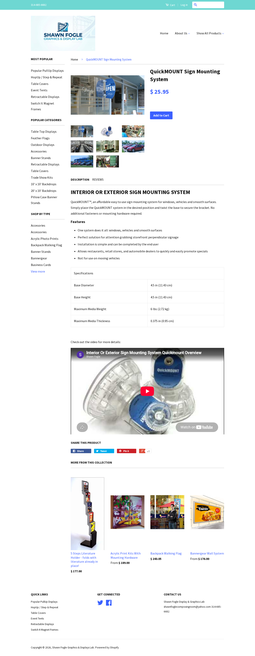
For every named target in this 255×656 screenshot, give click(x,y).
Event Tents (39, 90)
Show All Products (209, 33)
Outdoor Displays (42, 145)
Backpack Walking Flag (46, 245)
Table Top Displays (44, 131)
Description (80, 179)
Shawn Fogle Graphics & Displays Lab (73, 647)
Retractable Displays (45, 97)
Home (164, 33)
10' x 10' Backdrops (43, 184)
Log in (184, 5)
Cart (172, 5)
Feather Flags (40, 138)
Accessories (39, 151)
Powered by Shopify (107, 647)
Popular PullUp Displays (47, 71)
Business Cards (41, 265)
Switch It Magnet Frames (44, 629)
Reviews (98, 179)
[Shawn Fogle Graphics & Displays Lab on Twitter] (100, 604)
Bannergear (39, 258)
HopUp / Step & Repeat (46, 77)
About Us (181, 33)
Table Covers (39, 84)
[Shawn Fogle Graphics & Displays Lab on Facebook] (109, 604)
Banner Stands (41, 158)
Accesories (38, 225)
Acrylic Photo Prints (44, 239)
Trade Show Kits (42, 177)
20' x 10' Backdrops (43, 191)
